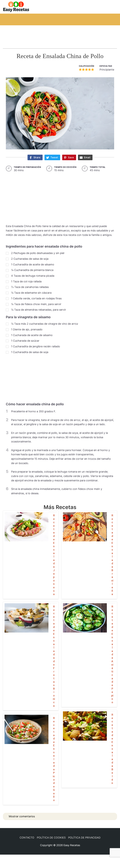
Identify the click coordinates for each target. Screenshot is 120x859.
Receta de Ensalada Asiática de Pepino (112, 654)
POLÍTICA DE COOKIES (51, 837)
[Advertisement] (60, 34)
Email (87, 157)
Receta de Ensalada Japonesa (54, 555)
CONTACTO (27, 837)
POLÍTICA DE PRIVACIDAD (84, 837)
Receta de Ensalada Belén (112, 749)
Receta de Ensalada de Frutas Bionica (54, 656)
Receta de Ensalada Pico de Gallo (54, 759)
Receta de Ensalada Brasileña (112, 555)
